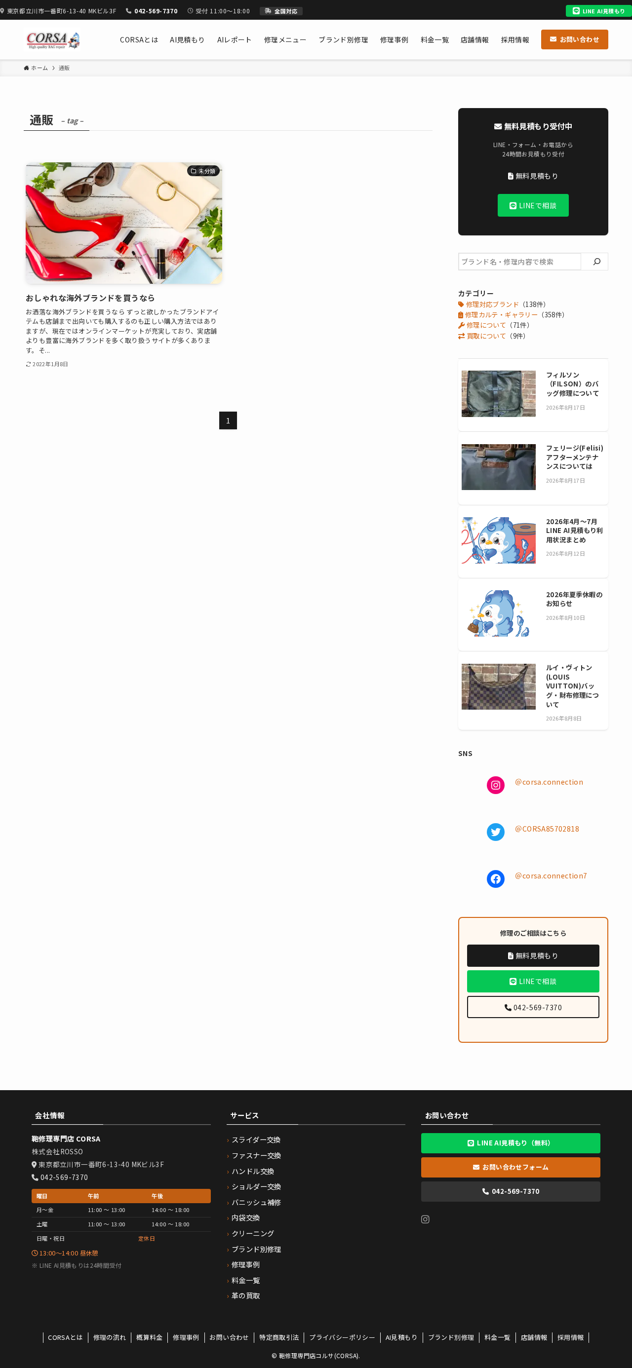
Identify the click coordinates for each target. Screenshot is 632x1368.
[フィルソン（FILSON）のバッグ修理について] (498, 395)
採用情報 (570, 1337)
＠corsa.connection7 (551, 875)
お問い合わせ (579, 39)
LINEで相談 (536, 205)
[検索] (597, 261)
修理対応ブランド (491, 304)
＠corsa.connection (549, 782)
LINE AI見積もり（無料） (515, 1142)
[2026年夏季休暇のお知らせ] (498, 614)
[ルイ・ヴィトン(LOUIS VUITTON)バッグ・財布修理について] (498, 687)
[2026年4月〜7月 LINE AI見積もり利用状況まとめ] (498, 541)
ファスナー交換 (256, 1155)
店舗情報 (534, 1337)
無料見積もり (536, 176)
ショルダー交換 (256, 1186)
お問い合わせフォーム (515, 1167)
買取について (485, 336)
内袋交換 (246, 1217)
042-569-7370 (155, 11)
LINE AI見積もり (604, 11)
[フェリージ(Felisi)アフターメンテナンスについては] (498, 468)
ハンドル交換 (253, 1171)
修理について (485, 325)
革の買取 (246, 1295)
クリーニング (253, 1233)
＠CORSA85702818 (547, 829)
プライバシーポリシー (342, 1337)
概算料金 (149, 1337)
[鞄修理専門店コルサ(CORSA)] (52, 39)
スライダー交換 (256, 1139)
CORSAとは (65, 1337)
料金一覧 (246, 1280)
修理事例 (246, 1264)
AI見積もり (402, 1337)
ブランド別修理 (256, 1249)
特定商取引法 (279, 1337)
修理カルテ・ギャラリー (500, 314)
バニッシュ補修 (256, 1202)
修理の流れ (109, 1337)
